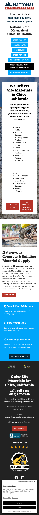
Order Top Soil (19, 55)
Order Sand (19, 50)
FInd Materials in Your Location (26, 206)
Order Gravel (19, 45)
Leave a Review (20, 442)
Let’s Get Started (19, 357)
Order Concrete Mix (19, 72)
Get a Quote (19, 428)
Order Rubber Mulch (19, 60)
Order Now (9, 295)
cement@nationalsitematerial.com (19, 417)
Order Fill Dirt (19, 40)
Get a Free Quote (12, 206)
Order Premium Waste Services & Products (20, 66)
